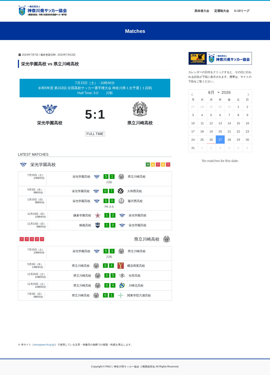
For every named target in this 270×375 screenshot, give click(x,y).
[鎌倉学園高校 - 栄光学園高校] (95, 215)
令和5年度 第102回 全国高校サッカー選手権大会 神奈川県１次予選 (89, 88)
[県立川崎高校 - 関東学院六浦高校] (95, 295)
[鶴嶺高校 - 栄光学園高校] (95, 225)
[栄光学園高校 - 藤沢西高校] (95, 203)
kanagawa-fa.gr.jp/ (44, 344)
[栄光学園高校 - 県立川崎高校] (95, 179)
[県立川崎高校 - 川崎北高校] (95, 285)
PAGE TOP (259, 360)
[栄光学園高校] (50, 114)
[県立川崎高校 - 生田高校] (95, 275)
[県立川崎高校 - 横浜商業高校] (95, 266)
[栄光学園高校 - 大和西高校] (95, 191)
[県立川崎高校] (140, 114)
